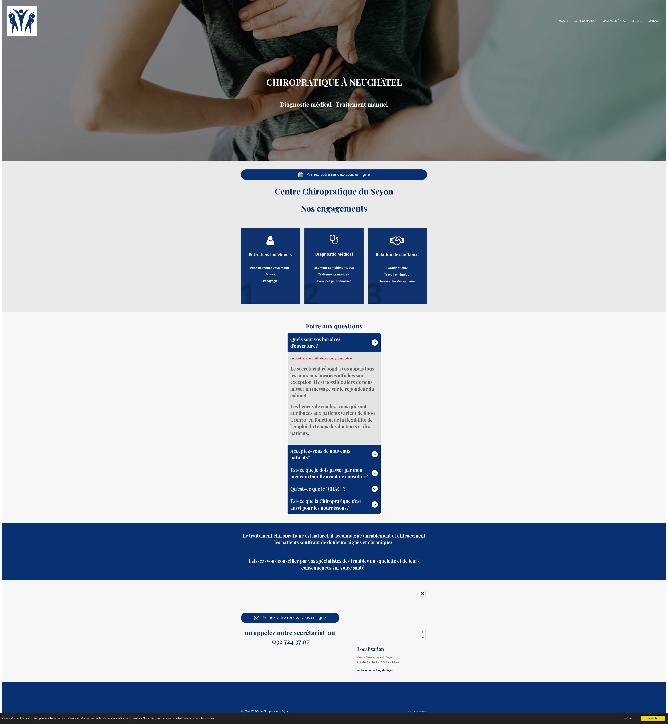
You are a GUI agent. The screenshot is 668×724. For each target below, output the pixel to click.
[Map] (392, 615)
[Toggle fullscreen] (422, 593)
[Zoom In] (422, 632)
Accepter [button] (653, 719)
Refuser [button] (628, 719)
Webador (423, 711)
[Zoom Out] (422, 637)
